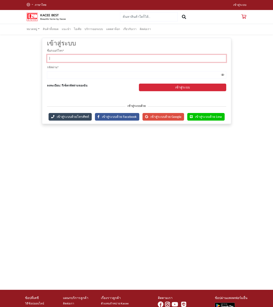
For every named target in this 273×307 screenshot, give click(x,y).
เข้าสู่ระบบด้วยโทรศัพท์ (71, 116)
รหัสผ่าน (53, 67)
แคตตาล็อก (113, 29)
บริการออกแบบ (94, 29)
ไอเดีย (77, 29)
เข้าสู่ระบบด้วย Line (207, 116)
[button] (30, 5)
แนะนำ (66, 29)
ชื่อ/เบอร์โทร (55, 50)
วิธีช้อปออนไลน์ (34, 303)
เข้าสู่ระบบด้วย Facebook (118, 116)
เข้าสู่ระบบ (239, 5)
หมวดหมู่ (32, 29)
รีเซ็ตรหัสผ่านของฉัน (75, 85)
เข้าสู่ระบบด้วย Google (164, 116)
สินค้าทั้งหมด (51, 29)
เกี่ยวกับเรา (129, 29)
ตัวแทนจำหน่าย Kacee (115, 303)
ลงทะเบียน (53, 85)
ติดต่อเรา (145, 29)
